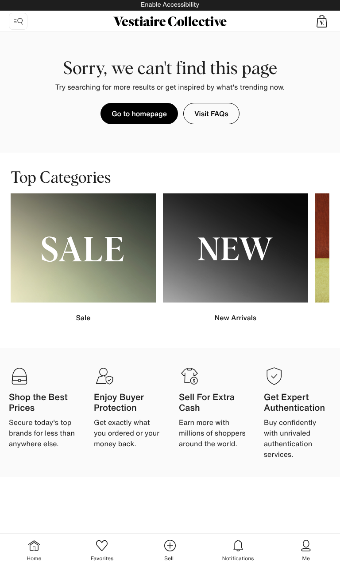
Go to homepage (139, 113)
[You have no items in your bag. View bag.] (322, 21)
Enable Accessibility (170, 4)
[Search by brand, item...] (18, 21)
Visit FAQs (211, 113)
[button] (322, 21)
